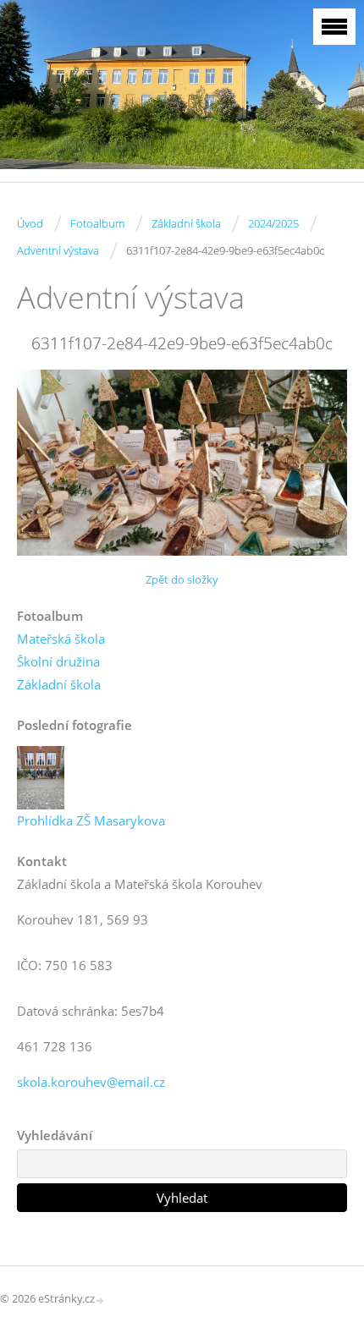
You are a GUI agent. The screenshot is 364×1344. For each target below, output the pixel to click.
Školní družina (58, 661)
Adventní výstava (58, 250)
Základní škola (186, 223)
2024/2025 (273, 223)
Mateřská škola (61, 638)
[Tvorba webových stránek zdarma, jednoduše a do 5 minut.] (101, 1299)
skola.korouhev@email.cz (91, 1081)
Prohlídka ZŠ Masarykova (91, 820)
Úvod (30, 223)
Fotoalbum (97, 223)
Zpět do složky (182, 579)
